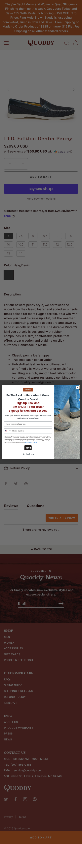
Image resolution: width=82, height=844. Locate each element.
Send (28, 447)
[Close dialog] (77, 387)
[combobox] (7, 431)
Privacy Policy (28, 442)
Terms (35, 442)
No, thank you (28, 454)
